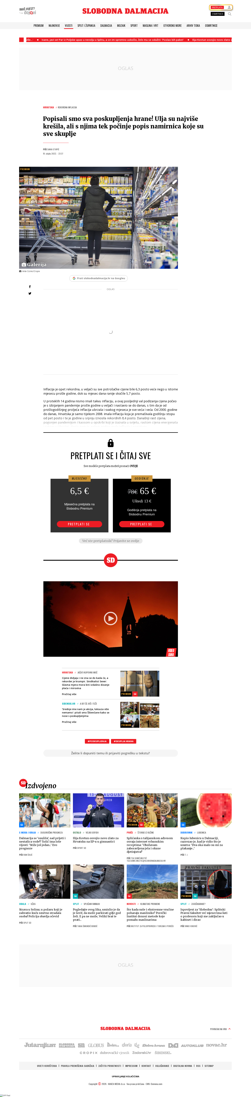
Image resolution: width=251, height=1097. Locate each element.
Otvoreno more (172, 26)
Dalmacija (106, 26)
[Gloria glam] (137, 1045)
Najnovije (54, 26)
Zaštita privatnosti (109, 1066)
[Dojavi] (27, 11)
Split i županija (86, 26)
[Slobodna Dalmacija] (125, 11)
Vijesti (68, 26)
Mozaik (121, 26)
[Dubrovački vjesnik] (115, 1052)
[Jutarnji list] (40, 1045)
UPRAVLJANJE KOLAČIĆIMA (125, 1076)
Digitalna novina (182, 1066)
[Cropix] (88, 1052)
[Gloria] (126, 1045)
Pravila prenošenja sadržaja (77, 1066)
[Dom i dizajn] (173, 1045)
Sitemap (209, 1066)
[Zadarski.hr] (142, 1052)
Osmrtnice (211, 26)
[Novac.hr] (216, 1045)
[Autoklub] (192, 1045)
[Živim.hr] (113, 1045)
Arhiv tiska (193, 26)
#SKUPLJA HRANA (124, 741)
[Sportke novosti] (81, 1045)
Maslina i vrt (150, 26)
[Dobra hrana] (154, 1045)
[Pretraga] (229, 14)
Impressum (131, 1066)
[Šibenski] (163, 1052)
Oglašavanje (162, 1066)
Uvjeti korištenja (47, 1066)
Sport (134, 26)
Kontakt (146, 1066)
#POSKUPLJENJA (97, 741)
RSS (198, 1066)
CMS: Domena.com (154, 1084)
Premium (39, 26)
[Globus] (96, 1045)
